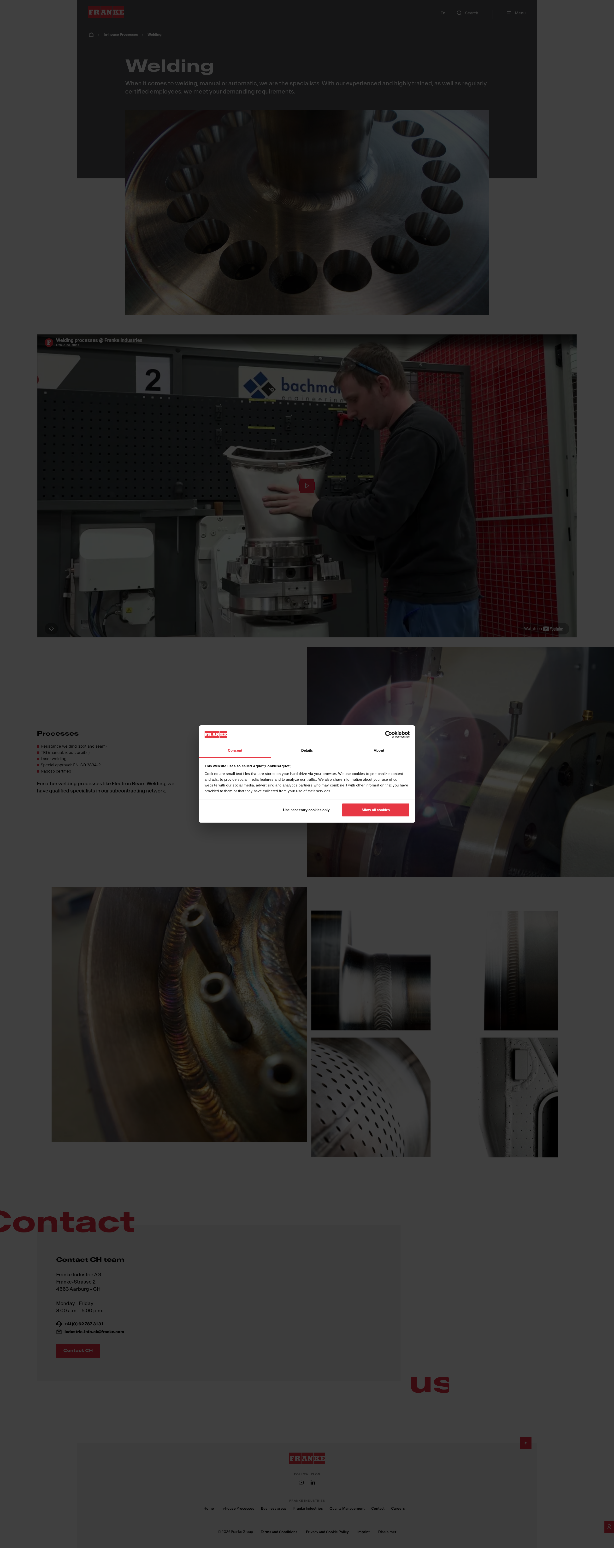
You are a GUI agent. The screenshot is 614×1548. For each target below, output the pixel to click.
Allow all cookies (375, 810)
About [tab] (379, 750)
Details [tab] (307, 750)
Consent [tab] (235, 750)
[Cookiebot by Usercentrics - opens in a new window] (389, 734)
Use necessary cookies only (306, 810)
